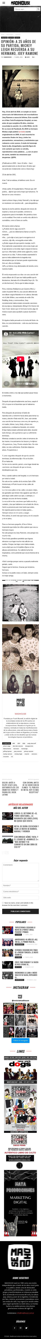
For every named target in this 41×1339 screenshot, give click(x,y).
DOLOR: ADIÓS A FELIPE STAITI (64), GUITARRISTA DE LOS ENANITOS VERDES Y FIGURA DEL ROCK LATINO (10, 788)
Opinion (17, 37)
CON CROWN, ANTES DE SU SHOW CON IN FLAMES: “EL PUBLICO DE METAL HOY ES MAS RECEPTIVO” (30, 787)
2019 (18, 743)
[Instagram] (20, 1328)
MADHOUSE (7, 57)
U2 (12, 756)
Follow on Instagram (20, 1040)
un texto (22, 132)
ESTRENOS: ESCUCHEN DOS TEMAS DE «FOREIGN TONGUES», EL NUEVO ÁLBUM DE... (26, 952)
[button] (8, 1008)
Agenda (5, 842)
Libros (4, 819)
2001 (13, 743)
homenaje (24, 748)
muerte (27, 754)
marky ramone (7, 754)
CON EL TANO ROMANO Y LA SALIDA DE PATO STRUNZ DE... (26, 963)
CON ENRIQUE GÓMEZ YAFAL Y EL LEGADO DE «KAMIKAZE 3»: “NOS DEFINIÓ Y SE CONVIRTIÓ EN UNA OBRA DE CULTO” (26, 841)
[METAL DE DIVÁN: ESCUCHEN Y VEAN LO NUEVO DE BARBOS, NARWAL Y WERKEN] (7, 829)
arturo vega (6, 746)
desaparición (29, 746)
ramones (34, 754)
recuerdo (6, 756)
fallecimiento (7, 748)
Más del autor (20, 807)
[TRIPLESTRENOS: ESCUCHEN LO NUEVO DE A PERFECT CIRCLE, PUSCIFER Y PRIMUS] (7, 930)
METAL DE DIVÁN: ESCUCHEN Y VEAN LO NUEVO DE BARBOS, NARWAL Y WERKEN (26, 829)
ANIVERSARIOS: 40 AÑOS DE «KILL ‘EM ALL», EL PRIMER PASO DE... (26, 940)
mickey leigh (18, 754)
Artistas (18, 967)
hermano (16, 748)
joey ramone (18, 751)
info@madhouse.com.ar (25, 1313)
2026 (23, 743)
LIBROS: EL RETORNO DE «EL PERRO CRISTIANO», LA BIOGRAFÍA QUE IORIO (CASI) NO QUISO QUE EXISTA (26, 817)
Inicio (2, 34)
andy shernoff (31, 743)
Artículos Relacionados (20, 804)
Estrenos (5, 832)
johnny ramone (28, 751)
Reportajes (9, 34)
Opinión (17, 34)
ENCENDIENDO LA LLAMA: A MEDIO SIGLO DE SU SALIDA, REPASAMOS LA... (26, 975)
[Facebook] (14, 1328)
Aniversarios (20, 944)
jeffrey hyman (7, 751)
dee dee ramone (18, 746)
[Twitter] (26, 1328)
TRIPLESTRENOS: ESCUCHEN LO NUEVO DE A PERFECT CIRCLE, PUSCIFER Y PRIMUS (25, 929)
